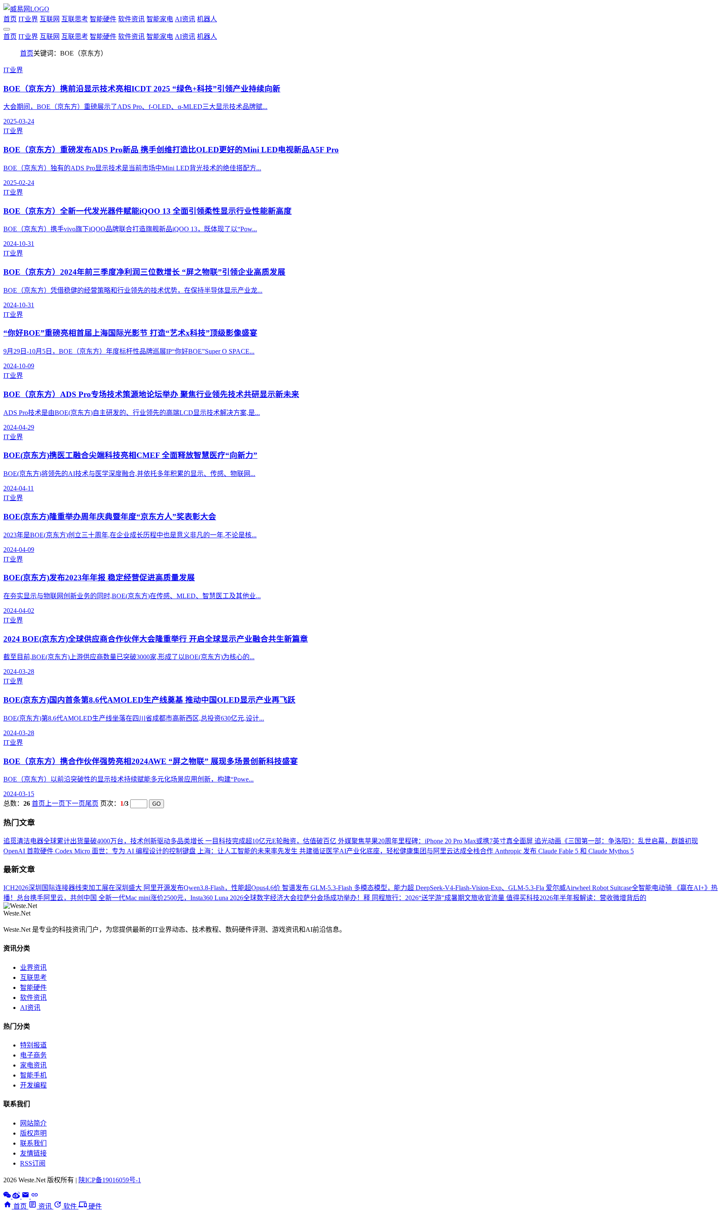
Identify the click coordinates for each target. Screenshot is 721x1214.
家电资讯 (33, 1065)
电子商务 (33, 1055)
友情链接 (33, 1153)
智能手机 (33, 1075)
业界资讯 (33, 967)
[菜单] (6, 29)
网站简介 (33, 1123)
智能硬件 (103, 19)
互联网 (50, 19)
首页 (10, 19)
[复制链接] (34, 1196)
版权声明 (33, 1133)
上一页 (55, 803)
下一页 (75, 803)
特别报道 (33, 1045)
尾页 (91, 803)
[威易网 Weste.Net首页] (26, 9)
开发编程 (33, 1085)
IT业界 (28, 19)
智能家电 (159, 19)
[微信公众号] (8, 1196)
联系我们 (33, 1143)
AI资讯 (185, 19)
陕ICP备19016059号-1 (109, 1180)
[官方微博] (17, 1196)
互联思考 (74, 19)
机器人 (207, 19)
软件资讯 (131, 19)
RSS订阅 (32, 1163)
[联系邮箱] (26, 1196)
